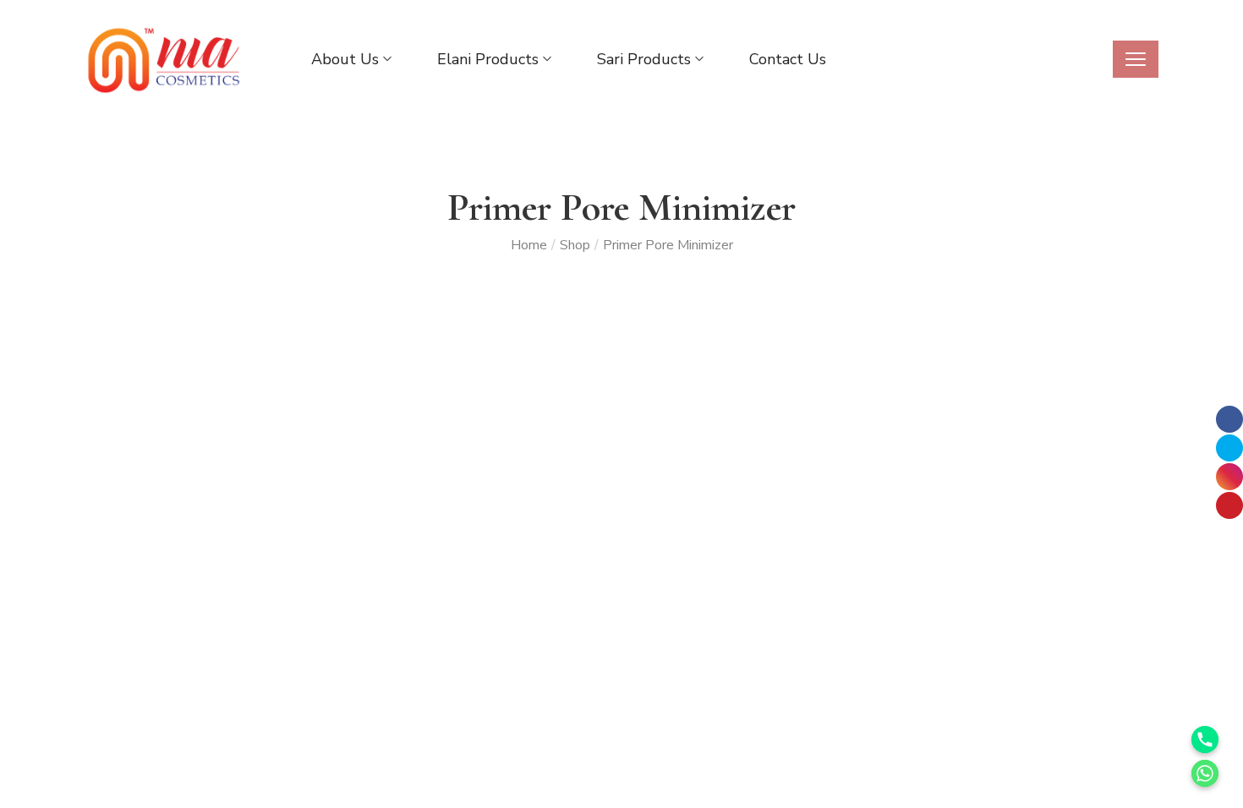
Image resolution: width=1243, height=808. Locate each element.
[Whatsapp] (1204, 773)
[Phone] (1204, 739)
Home (529, 245)
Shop (575, 245)
